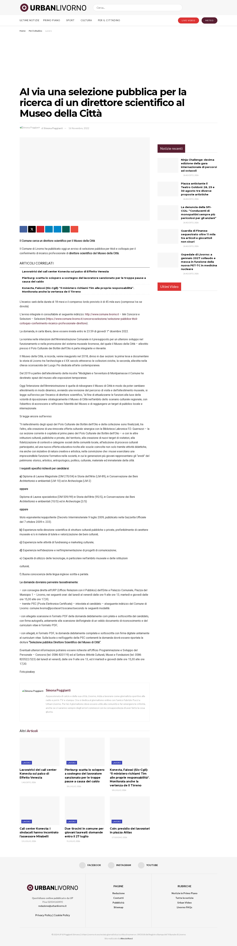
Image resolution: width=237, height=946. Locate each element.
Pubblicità (118, 902)
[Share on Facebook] (23, 229)
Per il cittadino (109, 20)
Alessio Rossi (126, 938)
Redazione (118, 893)
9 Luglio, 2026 (73, 841)
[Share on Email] (74, 229)
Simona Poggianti (53, 128)
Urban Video (184, 902)
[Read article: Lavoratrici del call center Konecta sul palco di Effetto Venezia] (40, 752)
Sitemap (118, 907)
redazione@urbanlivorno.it (52, 905)
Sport (70, 20)
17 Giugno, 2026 (119, 837)
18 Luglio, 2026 (118, 790)
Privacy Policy (43, 915)
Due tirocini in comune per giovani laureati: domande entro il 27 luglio (84, 832)
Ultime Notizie (29, 20)
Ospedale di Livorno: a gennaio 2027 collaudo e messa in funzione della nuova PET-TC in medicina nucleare (199, 262)
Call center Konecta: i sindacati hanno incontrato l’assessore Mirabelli (39, 832)
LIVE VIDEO (188, 20)
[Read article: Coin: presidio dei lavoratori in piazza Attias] (130, 810)
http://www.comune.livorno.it (102, 314)
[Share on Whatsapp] (66, 229)
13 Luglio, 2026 (28, 841)
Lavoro (48, 30)
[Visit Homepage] (53, 7)
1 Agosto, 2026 (28, 782)
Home (23, 30)
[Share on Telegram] (57, 229)
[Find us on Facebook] (204, 8)
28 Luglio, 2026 (73, 786)
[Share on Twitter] (32, 229)
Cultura (86, 20)
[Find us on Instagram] (210, 8)
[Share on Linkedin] (49, 229)
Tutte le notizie (184, 897)
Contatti (118, 897)
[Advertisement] (118, 59)
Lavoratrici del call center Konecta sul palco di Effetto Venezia (65, 271)
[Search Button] (179, 7)
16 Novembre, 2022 (79, 128)
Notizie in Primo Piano (184, 893)
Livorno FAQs (184, 907)
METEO (209, 20)
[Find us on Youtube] (216, 8)
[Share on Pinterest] (40, 229)
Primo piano (51, 20)
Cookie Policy (62, 915)
